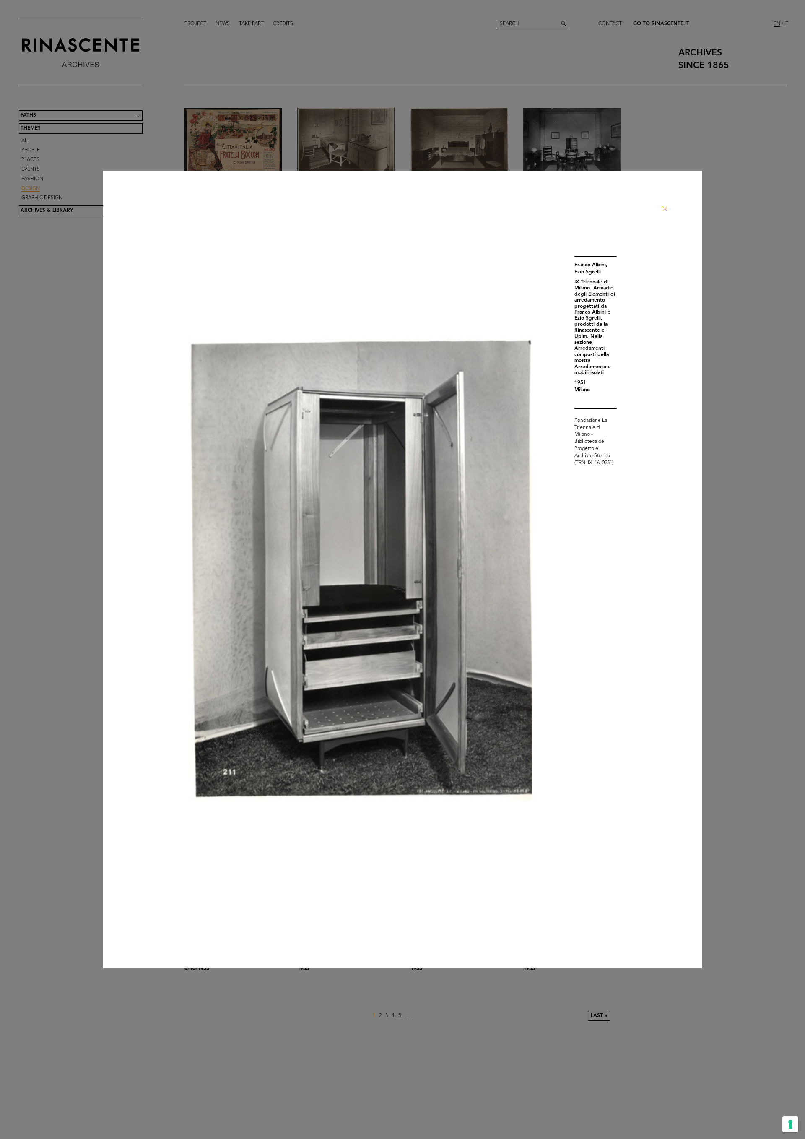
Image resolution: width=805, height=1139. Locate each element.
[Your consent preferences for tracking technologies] (790, 1124)
